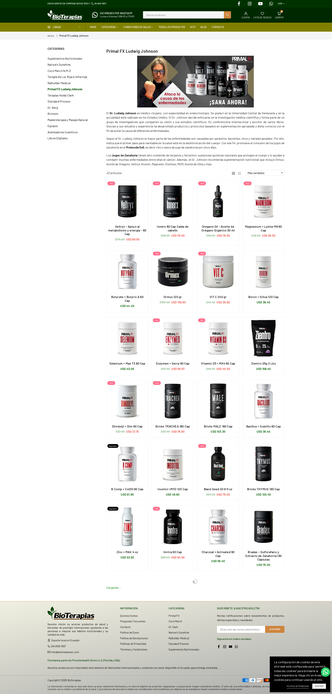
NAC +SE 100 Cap (173, 689)
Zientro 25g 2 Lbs (263, 363)
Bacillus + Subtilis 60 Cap (263, 426)
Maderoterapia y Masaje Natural (68, 120)
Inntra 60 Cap (172, 552)
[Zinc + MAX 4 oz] (127, 527)
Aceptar (319, 686)
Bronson (53, 113)
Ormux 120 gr (173, 297)
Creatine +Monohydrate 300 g (218, 624)
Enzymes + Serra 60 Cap (173, 363)
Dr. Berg (53, 107)
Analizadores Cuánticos (63, 132)
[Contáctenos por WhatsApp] (325, 672)
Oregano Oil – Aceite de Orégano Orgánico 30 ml (218, 228)
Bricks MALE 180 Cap (218, 426)
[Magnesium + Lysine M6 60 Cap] (263, 201)
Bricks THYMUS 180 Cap (263, 489)
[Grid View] (233, 173)
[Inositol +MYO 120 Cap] (173, 464)
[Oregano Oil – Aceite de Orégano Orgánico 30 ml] (218, 201)
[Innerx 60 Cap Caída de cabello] (173, 201)
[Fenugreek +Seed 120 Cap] (263, 597)
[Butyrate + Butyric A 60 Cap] (127, 271)
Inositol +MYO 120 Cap (173, 489)
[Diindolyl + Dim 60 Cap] (127, 401)
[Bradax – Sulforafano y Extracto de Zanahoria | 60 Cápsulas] (263, 527)
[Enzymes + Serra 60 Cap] (173, 338)
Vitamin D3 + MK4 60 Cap (218, 363)
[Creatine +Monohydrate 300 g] (218, 597)
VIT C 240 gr (218, 297)
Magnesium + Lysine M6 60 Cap (263, 228)
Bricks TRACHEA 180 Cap (172, 426)
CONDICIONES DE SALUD (136, 27)
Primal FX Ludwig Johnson (65, 89)
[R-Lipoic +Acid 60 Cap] (218, 663)
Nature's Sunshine (59, 64)
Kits (192, 27)
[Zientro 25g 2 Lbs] (263, 338)
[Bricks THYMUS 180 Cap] (263, 464)
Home (93, 27)
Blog (204, 27)
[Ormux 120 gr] (173, 271)
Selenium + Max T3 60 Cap (127, 363)
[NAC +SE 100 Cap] (173, 663)
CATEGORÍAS (109, 27)
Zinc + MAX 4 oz (127, 552)
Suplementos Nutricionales (65, 58)
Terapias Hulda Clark (61, 95)
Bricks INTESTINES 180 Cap (173, 622)
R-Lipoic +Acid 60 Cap (218, 689)
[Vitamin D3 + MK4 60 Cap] (218, 338)
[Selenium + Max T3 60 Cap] (127, 338)
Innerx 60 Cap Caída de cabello (172, 228)
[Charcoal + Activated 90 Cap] (218, 527)
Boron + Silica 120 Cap (263, 297)
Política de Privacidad (298, 686)
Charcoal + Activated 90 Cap (218, 554)
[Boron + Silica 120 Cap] (263, 271)
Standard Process (59, 101)
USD (280, 3)
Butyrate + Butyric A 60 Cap (127, 298)
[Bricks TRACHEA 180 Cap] (173, 401)
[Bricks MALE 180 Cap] (218, 401)
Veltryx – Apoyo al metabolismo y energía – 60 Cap (127, 230)
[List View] (239, 173)
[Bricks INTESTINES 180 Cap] (173, 597)
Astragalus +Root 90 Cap (127, 689)
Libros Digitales (58, 138)
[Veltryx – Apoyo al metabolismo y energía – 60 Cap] (127, 201)
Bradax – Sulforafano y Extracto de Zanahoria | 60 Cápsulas (263, 555)
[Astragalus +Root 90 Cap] (127, 663)
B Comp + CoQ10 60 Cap (127, 489)
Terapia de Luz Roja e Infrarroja (67, 76)
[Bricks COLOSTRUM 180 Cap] (263, 663)
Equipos (53, 126)
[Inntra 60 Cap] (173, 527)
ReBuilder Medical (59, 83)
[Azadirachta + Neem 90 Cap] (127, 597)
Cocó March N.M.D (59, 70)
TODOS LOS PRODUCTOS (172, 27)
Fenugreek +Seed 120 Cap (263, 622)
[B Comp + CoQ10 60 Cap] (127, 464)
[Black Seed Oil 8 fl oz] (218, 464)
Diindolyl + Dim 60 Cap (127, 426)
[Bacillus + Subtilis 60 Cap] (263, 401)
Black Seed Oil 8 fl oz (218, 489)
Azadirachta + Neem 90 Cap (127, 622)
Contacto (218, 27)
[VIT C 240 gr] (218, 271)
